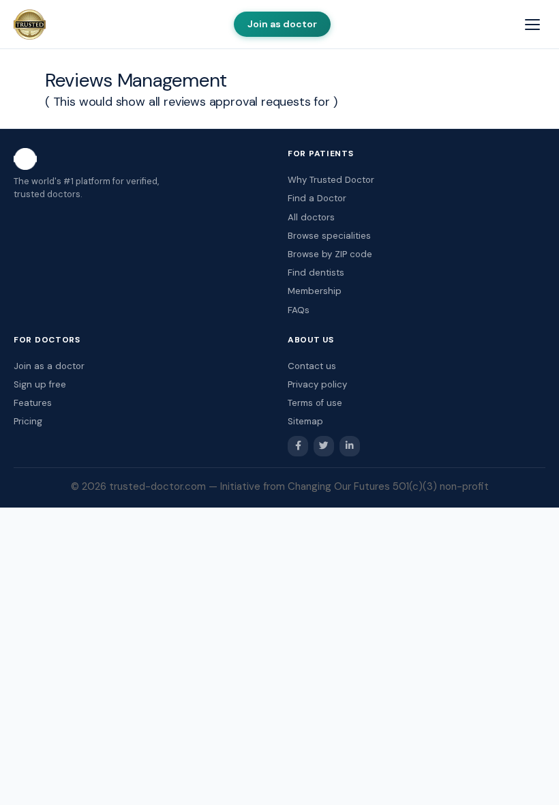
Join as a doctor (49, 366)
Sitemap (305, 421)
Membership (315, 291)
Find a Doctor (317, 198)
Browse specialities (329, 235)
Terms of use (315, 403)
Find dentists (316, 272)
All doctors (311, 217)
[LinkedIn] (349, 446)
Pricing (28, 421)
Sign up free (40, 384)
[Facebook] (298, 446)
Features (33, 403)
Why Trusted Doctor (331, 180)
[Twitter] (324, 446)
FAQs (298, 310)
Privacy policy (317, 384)
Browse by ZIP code (330, 254)
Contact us (312, 366)
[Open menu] (532, 24)
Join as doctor (282, 24)
